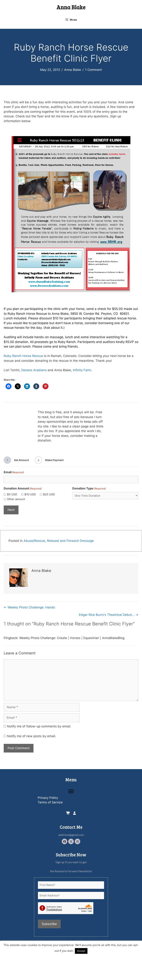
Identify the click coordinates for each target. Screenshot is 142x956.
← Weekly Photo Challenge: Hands (29, 607)
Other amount (16, 499)
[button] (64, 841)
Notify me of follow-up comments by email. (39, 726)
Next (11, 510)
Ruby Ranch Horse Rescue (23, 356)
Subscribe (49, 924)
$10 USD (30, 494)
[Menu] (71, 791)
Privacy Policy (48, 798)
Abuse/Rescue (34, 541)
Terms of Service (50, 802)
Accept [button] (81, 950)
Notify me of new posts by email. (31, 736)
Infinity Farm (82, 370)
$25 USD (49, 494)
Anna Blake (71, 7)
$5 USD (12, 494)
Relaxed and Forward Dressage (70, 541)
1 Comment (93, 70)
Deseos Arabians (34, 370)
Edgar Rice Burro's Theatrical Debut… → (108, 615)
